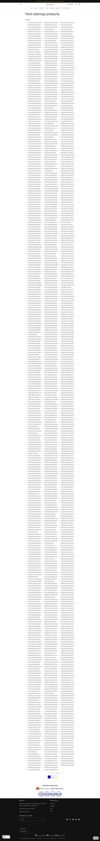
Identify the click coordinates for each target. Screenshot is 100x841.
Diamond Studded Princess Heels (36, 45)
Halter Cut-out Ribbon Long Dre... (69, 168)
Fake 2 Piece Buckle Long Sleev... (69, 207)
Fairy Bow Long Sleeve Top (68, 285)
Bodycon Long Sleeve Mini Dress (69, 164)
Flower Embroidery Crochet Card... (69, 460)
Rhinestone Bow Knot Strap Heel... (36, 200)
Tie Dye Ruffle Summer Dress (52, 332)
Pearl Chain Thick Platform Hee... (36, 175)
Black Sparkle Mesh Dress (51, 58)
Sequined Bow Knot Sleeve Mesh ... (69, 671)
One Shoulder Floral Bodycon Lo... (53, 426)
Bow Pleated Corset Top (50, 716)
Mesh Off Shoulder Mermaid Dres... (37, 635)
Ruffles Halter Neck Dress (51, 54)
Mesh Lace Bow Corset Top (51, 702)
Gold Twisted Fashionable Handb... (37, 382)
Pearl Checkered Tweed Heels (35, 72)
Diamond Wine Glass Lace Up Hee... (37, 117)
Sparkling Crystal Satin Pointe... (36, 184)
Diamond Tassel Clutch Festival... (69, 305)
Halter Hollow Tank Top (51, 590)
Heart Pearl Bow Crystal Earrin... (69, 622)
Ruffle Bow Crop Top (50, 597)
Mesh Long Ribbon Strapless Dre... (69, 184)
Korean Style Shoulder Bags (35, 274)
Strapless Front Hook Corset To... (69, 247)
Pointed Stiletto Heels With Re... (69, 633)
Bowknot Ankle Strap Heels (52, 307)
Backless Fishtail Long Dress (35, 539)
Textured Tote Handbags (34, 265)
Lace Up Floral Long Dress (51, 390)
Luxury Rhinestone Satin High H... (37, 67)
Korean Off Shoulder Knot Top (52, 678)
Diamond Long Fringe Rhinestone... (70, 561)
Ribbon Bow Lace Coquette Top (68, 61)
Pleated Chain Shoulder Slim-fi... (53, 494)
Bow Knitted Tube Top (66, 34)
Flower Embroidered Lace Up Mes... (70, 216)
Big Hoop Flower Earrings (67, 476)
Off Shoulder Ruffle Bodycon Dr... (36, 417)
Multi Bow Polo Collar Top (67, 438)
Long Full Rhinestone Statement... (69, 619)
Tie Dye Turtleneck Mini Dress (36, 687)
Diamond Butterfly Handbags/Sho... (70, 312)
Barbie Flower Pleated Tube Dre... (69, 175)
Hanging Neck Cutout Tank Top (69, 449)
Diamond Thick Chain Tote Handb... (37, 337)
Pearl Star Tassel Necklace (67, 723)
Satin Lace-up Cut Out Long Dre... (69, 189)
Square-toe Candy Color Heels (35, 121)
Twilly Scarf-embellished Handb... (36, 325)
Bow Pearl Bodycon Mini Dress (52, 483)
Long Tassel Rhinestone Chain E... (69, 588)
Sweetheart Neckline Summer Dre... (53, 422)
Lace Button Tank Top (50, 530)
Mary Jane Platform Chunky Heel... (69, 736)
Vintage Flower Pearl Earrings (68, 512)
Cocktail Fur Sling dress (34, 541)
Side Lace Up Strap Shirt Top (68, 249)
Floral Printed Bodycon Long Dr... (53, 435)
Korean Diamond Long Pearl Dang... (70, 536)
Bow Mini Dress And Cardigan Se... (53, 377)
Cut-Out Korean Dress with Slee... (36, 736)
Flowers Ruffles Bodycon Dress (36, 740)
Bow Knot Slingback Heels (51, 281)
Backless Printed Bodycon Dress (53, 150)
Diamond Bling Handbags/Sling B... (37, 370)
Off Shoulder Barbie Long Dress (53, 467)
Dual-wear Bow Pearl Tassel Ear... (69, 557)
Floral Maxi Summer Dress (51, 473)
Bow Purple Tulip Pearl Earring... (69, 545)
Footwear (52, 804)
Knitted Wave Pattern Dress (35, 718)
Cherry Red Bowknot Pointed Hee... (69, 758)
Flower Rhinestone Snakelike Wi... (69, 765)
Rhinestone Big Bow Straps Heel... (36, 124)
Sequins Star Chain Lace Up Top (69, 90)
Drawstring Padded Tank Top (68, 119)
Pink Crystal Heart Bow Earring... (69, 711)
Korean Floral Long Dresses (35, 666)
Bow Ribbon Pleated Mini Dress (52, 489)
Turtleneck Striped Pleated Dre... (36, 449)
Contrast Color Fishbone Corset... (69, 666)
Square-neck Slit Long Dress (35, 431)
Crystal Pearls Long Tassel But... (69, 608)
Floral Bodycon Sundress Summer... (37, 550)
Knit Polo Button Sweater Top (52, 651)
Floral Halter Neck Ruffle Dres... (53, 325)
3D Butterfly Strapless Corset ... (52, 684)
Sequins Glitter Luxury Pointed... (36, 137)
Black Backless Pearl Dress (35, 716)
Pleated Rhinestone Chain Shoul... (36, 361)
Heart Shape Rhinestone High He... (36, 615)
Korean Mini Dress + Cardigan (52, 128)
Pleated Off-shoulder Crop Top (68, 238)
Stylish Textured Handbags (68, 657)
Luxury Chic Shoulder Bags (52, 231)
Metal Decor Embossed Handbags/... (70, 379)
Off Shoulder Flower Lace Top (68, 682)
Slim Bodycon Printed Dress (35, 651)
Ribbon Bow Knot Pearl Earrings (69, 700)
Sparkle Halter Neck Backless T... (53, 743)
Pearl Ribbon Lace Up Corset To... (69, 678)
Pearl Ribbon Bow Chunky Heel (36, 83)
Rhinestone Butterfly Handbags (52, 195)
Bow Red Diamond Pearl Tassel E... (69, 487)
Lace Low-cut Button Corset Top (69, 664)
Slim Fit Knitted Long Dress (35, 424)
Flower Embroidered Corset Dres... (53, 480)
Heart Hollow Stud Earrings (68, 478)
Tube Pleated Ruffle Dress (51, 94)
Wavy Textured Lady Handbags (52, 209)
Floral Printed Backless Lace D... (53, 357)
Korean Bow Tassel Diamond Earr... (70, 581)
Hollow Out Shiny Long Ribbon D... (69, 150)
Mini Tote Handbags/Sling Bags (36, 278)
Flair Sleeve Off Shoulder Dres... (36, 646)
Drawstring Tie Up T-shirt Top (52, 765)
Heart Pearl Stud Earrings (67, 702)
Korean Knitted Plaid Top (51, 664)
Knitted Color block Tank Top (52, 689)
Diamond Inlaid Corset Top (51, 509)
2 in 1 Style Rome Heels (34, 63)
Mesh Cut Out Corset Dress (51, 45)
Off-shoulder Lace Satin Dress (52, 85)
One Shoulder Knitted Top (51, 586)
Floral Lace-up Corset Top (51, 608)
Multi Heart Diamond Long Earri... (69, 523)
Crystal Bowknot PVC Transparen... (37, 58)
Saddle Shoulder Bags (50, 220)
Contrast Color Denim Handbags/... (37, 312)
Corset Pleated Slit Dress (51, 25)
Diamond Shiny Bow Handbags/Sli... (37, 245)
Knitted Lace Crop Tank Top (52, 563)
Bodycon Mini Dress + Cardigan (36, 397)
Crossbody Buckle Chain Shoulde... (53, 236)
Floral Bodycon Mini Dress (51, 343)
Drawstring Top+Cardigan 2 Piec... (53, 714)
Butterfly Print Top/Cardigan (52, 633)
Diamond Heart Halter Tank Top (53, 615)
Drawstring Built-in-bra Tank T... (69, 260)
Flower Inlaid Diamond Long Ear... (69, 491)
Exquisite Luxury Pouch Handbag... (37, 307)
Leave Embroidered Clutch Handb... (37, 298)
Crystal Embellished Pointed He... (53, 65)
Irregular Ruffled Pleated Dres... (36, 512)
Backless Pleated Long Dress (35, 749)
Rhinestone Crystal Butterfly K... (36, 85)
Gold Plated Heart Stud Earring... (69, 532)
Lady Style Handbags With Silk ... (69, 635)
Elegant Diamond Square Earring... (70, 610)
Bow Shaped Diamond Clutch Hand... (70, 361)
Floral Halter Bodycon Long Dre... (53, 456)
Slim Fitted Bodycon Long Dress (36, 552)
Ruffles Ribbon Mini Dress (51, 469)
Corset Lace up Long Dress (35, 579)
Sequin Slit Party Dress (34, 743)
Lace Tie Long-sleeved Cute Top (69, 233)
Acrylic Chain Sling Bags (34, 305)
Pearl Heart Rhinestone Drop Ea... (69, 590)
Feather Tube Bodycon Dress (35, 518)
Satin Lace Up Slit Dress (34, 485)
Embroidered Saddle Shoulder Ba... (37, 359)
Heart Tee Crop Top (49, 581)
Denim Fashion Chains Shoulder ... (37, 390)
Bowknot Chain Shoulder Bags (68, 642)
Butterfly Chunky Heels (50, 272)
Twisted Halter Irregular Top (68, 444)
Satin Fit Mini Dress (33, 433)
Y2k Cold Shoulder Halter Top (52, 738)
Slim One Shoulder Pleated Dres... (53, 337)
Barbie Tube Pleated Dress (51, 359)
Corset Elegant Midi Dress (34, 478)
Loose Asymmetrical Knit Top (68, 211)
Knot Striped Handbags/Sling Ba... (37, 341)
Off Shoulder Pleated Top (51, 740)
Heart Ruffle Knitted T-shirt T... (52, 626)
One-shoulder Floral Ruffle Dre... (53, 339)
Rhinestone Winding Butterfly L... (53, 274)
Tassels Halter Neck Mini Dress (69, 422)
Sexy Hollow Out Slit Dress (51, 132)
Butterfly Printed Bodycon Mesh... (53, 471)
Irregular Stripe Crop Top (67, 112)
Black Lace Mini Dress (50, 101)
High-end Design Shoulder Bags (53, 198)
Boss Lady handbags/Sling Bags (36, 348)
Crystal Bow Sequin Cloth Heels (52, 296)
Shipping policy (53, 838)
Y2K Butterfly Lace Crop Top (68, 447)
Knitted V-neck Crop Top (51, 732)
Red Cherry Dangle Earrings (68, 539)
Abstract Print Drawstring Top (52, 532)
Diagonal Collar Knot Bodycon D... (53, 442)
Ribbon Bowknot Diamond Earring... (70, 503)
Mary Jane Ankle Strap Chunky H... (70, 404)
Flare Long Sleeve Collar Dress (36, 411)
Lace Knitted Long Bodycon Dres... (69, 298)
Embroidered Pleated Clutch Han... (36, 258)
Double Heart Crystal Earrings (68, 518)
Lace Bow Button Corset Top (52, 711)
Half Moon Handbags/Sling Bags (36, 332)
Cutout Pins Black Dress (34, 489)
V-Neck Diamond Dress (34, 664)
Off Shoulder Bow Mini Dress (52, 386)
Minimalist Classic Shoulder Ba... (36, 283)
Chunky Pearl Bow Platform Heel (36, 191)
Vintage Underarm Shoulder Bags (36, 233)
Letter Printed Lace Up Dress (68, 132)
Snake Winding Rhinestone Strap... (37, 126)
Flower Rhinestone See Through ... (69, 79)
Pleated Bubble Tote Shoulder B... (53, 233)
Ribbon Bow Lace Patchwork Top (69, 47)
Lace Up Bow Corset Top (51, 536)
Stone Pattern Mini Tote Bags (35, 296)
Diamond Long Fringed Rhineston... (70, 574)
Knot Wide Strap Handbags (35, 285)
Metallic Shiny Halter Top (67, 70)
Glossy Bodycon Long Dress (52, 352)
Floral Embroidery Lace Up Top (69, 673)
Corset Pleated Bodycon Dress (35, 523)
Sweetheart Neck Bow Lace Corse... (69, 31)
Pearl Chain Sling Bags (50, 245)
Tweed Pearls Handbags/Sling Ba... (37, 287)
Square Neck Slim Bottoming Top (53, 736)
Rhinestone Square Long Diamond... (70, 543)
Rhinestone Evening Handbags (52, 242)
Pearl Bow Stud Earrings (67, 709)
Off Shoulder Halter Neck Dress (52, 157)
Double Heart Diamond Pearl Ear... (69, 525)
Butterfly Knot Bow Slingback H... (69, 761)
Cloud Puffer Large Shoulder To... (69, 325)
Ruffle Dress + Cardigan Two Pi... (36, 399)
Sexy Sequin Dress (49, 137)
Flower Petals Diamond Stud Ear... (69, 496)
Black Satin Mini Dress (34, 408)
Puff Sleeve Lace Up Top (51, 635)
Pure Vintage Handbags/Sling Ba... (37, 330)
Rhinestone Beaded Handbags (35, 386)
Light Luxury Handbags (51, 207)
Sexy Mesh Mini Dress (33, 669)
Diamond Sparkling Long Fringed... (70, 541)
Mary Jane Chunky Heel (34, 617)
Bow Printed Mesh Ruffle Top (68, 49)
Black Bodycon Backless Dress (52, 159)
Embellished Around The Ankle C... (37, 619)
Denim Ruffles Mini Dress (51, 496)
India (28, 838)
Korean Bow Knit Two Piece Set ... (69, 433)
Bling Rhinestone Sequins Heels (36, 216)
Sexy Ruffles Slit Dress (34, 601)
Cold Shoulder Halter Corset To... (53, 507)
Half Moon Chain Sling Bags (35, 222)
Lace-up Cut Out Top (50, 559)
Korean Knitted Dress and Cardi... (36, 393)
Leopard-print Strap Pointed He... (69, 397)
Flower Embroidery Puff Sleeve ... (69, 458)
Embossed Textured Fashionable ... (69, 341)
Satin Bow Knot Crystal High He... (36, 166)
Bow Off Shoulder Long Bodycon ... (69, 128)
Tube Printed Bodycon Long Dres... (53, 350)
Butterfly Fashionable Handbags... (69, 364)
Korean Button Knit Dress (51, 92)
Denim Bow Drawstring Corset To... (53, 707)
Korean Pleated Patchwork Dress (36, 503)
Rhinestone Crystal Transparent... (36, 76)
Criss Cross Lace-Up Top (51, 561)
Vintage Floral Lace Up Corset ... (53, 698)
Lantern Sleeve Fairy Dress (51, 47)
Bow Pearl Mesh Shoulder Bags (52, 218)
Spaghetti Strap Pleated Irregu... (69, 135)
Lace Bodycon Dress (50, 29)
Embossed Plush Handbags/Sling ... (37, 366)
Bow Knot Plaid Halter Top (51, 696)
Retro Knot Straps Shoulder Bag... (69, 649)
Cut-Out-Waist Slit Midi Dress (35, 456)
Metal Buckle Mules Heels (51, 267)
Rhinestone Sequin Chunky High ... (37, 25)
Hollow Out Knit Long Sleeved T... (69, 115)
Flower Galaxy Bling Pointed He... (36, 162)
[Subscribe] (42, 819)
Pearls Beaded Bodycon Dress (35, 588)
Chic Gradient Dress (33, 426)
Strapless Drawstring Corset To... (53, 534)
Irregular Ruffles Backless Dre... (36, 725)
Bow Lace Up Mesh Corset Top (52, 577)
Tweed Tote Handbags (33, 355)
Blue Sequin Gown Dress (34, 720)
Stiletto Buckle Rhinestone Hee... (36, 27)
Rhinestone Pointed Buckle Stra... (69, 384)
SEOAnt (58, 773)
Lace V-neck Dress (49, 130)
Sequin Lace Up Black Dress (35, 628)
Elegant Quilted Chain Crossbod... (69, 637)
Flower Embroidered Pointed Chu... (69, 745)
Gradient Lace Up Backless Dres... (53, 23)
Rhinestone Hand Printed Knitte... (69, 200)
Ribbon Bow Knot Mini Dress (52, 451)
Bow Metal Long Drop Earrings (69, 471)
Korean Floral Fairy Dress (51, 56)
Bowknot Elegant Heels (50, 67)
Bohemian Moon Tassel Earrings (69, 498)
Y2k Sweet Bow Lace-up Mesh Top (69, 245)
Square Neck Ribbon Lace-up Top (69, 272)
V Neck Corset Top (49, 543)
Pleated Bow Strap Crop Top (68, 267)
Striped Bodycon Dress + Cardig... (36, 395)
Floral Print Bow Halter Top (52, 649)
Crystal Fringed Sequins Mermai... (36, 460)
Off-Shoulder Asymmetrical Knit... (69, 462)
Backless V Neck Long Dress (68, 130)
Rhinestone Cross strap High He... (36, 99)
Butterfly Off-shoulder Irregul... (69, 180)
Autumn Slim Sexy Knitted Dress (36, 404)
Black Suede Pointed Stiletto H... (69, 386)
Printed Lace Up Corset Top (51, 727)
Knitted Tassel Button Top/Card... (53, 682)
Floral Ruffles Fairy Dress (34, 606)
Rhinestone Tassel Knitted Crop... (69, 283)
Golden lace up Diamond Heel (35, 34)
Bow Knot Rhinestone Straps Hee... (36, 90)
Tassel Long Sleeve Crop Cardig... (69, 251)
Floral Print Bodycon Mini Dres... (69, 155)
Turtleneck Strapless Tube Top (52, 700)
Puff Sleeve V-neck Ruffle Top (52, 756)
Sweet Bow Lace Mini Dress (51, 384)
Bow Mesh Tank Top (66, 287)
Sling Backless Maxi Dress (51, 368)
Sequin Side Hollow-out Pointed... (69, 740)
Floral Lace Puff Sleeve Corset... (69, 41)
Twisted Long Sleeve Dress (35, 678)
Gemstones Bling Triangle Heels (36, 92)
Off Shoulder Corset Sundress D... (36, 534)
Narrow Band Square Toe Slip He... (37, 65)
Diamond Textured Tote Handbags (36, 254)
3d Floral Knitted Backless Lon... (53, 334)
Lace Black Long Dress (34, 729)
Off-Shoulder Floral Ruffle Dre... (53, 155)
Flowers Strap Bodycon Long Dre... (69, 186)
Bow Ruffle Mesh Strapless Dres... (53, 485)
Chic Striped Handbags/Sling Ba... (53, 229)
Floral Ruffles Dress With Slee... (36, 673)
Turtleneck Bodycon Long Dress (53, 382)
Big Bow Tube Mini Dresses (51, 406)
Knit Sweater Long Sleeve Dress (36, 447)
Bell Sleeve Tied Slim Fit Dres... (36, 462)
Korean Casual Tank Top (51, 554)
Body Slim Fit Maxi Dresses (35, 671)
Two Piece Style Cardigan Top (68, 110)
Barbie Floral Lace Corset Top (52, 599)
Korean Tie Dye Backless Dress (36, 761)
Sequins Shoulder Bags (50, 278)
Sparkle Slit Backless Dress (52, 63)
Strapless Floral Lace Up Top (52, 671)
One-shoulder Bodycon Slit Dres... (53, 76)
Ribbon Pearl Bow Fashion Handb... (70, 346)
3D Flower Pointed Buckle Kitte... (69, 301)
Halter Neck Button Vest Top (52, 579)
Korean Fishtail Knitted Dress (52, 110)
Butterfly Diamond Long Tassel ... (69, 624)
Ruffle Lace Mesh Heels (34, 135)
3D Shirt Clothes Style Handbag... (69, 646)
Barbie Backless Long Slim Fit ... (69, 426)
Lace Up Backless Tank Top (68, 45)
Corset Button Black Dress (34, 631)
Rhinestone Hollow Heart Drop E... (69, 698)
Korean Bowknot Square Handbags (69, 375)
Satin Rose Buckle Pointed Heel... (53, 316)
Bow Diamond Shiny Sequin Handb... (70, 355)
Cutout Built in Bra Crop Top (52, 691)
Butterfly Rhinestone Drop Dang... (69, 592)
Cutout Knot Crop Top (50, 657)
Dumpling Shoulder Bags (34, 220)
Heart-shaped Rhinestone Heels (52, 180)
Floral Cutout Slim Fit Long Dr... (69, 195)
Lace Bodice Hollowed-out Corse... (53, 518)
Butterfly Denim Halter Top (51, 660)
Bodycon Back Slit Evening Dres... (36, 473)
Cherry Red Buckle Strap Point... (69, 467)
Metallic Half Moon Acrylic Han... (69, 373)
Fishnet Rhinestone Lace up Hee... (36, 218)
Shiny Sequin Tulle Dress (34, 590)
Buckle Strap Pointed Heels (51, 265)
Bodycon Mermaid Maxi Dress (52, 119)
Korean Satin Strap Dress (51, 141)
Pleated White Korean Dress (52, 115)
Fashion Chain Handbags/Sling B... (53, 204)
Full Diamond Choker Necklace (69, 732)
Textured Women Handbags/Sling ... (70, 332)
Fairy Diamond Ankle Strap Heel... (36, 103)
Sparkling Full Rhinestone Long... (69, 696)
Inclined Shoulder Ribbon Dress (36, 444)
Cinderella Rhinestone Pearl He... (36, 150)
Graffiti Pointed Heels (33, 49)
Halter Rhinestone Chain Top (68, 56)
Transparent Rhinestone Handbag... (37, 229)
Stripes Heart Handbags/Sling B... (36, 314)
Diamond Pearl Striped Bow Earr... (69, 599)
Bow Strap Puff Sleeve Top (67, 83)
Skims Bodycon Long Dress (35, 415)
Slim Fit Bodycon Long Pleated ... (53, 447)
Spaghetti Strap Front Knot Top (52, 606)
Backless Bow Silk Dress (34, 561)
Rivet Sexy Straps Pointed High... (36, 173)
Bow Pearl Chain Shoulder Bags (69, 334)
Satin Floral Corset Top (50, 622)
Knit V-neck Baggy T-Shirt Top (52, 687)
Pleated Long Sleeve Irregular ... (69, 274)
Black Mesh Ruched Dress (34, 565)
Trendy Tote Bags (32, 334)
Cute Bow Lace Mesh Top (51, 628)
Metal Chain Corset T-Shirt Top (52, 675)
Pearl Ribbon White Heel (34, 29)
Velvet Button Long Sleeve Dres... (53, 397)
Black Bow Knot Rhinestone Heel (53, 38)
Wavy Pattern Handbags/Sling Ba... (53, 224)
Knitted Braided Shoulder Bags (36, 231)
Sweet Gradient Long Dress (35, 644)
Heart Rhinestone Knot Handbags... (69, 357)
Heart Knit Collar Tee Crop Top (52, 565)
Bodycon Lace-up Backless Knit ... (36, 525)
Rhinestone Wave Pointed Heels (36, 182)
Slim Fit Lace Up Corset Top (68, 76)
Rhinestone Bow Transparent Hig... (37, 31)
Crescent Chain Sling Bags (51, 189)
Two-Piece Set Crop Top (51, 527)
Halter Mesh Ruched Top (51, 583)
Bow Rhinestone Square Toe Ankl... (69, 303)
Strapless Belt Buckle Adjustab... (53, 729)
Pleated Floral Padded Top (51, 770)
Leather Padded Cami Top (51, 512)
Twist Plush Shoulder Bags (35, 227)
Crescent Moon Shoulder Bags (68, 350)
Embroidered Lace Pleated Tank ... (69, 227)
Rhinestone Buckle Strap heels (36, 41)
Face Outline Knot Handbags (35, 292)
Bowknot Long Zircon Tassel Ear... (69, 626)
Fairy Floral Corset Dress (34, 557)
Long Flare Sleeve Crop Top (52, 666)
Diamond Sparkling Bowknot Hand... (70, 644)
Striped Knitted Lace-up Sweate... (69, 456)
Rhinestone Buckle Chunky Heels (53, 269)
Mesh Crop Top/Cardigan (51, 613)
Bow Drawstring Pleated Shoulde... (69, 366)
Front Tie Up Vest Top (66, 25)
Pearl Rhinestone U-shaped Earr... (69, 615)
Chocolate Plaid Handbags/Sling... (36, 323)
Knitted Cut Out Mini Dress (51, 52)
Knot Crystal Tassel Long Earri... (69, 473)
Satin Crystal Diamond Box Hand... (69, 339)
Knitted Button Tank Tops (51, 595)
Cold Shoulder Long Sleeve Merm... (70, 146)
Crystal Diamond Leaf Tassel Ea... (69, 714)
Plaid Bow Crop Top (50, 545)
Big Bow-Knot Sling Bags (34, 260)
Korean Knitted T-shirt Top (51, 745)
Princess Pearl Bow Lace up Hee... (36, 209)
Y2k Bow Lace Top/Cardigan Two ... (70, 256)
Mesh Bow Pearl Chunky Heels (35, 186)
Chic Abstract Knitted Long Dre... (36, 521)
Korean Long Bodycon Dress (35, 655)
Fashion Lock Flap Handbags (35, 379)
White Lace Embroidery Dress (35, 639)
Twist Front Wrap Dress (34, 440)
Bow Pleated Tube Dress (51, 487)
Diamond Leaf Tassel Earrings (68, 601)
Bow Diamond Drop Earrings (68, 530)
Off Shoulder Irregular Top (51, 725)
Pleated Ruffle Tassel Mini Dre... (69, 173)
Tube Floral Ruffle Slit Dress (52, 341)
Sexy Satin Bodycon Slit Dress (35, 689)
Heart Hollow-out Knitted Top (68, 65)
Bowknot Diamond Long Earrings (69, 494)
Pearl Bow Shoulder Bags (51, 202)
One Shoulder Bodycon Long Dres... (53, 431)
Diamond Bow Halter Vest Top (68, 58)
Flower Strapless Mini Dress (52, 498)
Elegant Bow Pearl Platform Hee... (36, 177)
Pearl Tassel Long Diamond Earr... (69, 597)
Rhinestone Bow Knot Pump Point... (37, 202)
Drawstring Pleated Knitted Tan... (69, 94)
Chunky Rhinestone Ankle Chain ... (37, 110)
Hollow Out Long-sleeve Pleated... (69, 202)
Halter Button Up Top (50, 523)
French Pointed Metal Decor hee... (36, 38)
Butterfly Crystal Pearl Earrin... (69, 552)
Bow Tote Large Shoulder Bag (52, 222)
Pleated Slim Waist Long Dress (52, 478)
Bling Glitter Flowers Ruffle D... (36, 586)
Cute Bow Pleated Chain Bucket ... (69, 359)
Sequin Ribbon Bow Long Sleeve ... (69, 684)
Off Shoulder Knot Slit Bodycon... (69, 124)
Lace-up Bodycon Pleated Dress (36, 402)
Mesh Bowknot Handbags (51, 216)
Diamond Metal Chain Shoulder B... (70, 343)
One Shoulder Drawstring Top (52, 723)
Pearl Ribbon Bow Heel (34, 81)
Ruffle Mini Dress (32, 752)
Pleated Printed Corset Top (67, 236)
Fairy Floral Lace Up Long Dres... (69, 139)
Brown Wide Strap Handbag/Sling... (37, 242)
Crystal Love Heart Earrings (68, 505)
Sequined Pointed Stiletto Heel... (69, 738)
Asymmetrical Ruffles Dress (35, 723)
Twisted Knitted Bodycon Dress (36, 559)
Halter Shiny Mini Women (51, 453)
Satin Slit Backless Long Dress (52, 27)
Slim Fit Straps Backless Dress (36, 763)
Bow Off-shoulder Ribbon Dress (52, 135)
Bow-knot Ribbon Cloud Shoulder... (53, 211)
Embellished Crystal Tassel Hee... (53, 182)
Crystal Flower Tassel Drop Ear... (69, 507)
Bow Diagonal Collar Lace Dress (69, 417)
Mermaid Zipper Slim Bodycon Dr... (53, 31)
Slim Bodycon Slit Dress (34, 714)
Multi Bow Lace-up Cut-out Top (69, 292)
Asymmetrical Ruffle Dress (51, 399)
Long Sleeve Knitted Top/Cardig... (53, 619)
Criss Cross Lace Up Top (51, 709)
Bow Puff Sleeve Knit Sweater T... (53, 763)
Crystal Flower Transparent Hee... (36, 74)
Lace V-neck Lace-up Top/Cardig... (69, 204)
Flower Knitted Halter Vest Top (69, 442)
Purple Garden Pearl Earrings (68, 514)
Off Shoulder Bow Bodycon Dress (53, 328)
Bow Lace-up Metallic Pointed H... (69, 465)
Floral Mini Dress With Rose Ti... (36, 682)
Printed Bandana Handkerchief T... (69, 440)
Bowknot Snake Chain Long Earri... (70, 583)
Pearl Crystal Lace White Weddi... (36, 79)
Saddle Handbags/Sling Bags (35, 343)
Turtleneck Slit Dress (33, 754)
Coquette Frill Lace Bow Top (68, 242)
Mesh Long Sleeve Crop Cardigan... (69, 229)
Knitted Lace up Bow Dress (35, 574)
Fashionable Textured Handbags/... (69, 653)
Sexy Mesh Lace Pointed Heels (35, 52)
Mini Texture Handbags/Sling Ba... (37, 269)
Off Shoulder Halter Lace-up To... (69, 220)
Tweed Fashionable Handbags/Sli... (37, 310)
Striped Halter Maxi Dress (34, 680)
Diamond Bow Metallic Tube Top (69, 101)
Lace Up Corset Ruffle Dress (35, 732)
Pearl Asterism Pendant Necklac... (69, 727)
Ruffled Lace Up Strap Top (51, 767)
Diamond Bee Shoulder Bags (52, 227)
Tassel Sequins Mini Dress (34, 458)
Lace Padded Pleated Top (51, 758)
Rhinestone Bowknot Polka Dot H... (37, 88)
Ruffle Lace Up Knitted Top (68, 92)
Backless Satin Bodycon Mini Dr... (36, 545)
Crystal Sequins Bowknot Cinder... (69, 734)
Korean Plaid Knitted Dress (35, 422)
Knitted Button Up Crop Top (52, 521)
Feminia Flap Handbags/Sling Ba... (37, 290)
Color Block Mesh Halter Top (52, 505)
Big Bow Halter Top (50, 693)
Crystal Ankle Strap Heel (51, 175)
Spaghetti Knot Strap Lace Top (52, 747)
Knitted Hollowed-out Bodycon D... (53, 417)
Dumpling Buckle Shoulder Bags (36, 388)
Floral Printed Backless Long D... (53, 348)
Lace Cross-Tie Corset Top (51, 572)
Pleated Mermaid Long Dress (35, 653)
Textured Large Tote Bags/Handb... (69, 328)
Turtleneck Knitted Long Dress (52, 103)
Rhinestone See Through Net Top (53, 749)
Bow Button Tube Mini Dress (52, 476)
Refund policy (32, 838)
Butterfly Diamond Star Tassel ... (69, 568)
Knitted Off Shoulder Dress (51, 34)
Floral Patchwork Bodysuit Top (69, 72)
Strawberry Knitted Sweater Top (53, 601)
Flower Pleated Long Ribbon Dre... (69, 144)
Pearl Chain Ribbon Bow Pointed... (69, 749)
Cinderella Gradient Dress (34, 642)
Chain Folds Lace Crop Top (51, 662)
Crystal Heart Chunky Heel (35, 144)
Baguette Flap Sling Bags (34, 249)
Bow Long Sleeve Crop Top (67, 296)
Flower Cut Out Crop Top (67, 290)
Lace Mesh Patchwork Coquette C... (69, 97)
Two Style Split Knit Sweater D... (36, 507)
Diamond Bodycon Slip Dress (35, 583)
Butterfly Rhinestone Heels (51, 72)
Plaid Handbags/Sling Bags (35, 294)
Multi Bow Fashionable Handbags (69, 377)
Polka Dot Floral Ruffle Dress (52, 404)
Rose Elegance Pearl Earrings (68, 563)
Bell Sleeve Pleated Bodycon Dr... (53, 449)
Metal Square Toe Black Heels (68, 756)
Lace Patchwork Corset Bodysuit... (69, 435)
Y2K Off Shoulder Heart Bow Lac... (69, 691)
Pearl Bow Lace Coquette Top (68, 81)
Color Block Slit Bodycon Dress (36, 595)
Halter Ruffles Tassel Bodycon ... (53, 388)
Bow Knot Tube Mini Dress (51, 429)
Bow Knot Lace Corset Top (51, 539)
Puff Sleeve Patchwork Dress (35, 413)
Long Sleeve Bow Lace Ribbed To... (69, 265)
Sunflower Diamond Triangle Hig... (37, 211)
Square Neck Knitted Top (67, 27)
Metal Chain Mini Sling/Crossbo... (69, 382)
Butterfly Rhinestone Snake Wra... (53, 321)
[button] (20, 4)
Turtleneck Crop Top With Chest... (53, 637)
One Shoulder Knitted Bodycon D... (69, 137)
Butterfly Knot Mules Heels (35, 61)
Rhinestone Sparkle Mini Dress (36, 568)
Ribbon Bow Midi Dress (50, 139)
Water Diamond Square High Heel (36, 153)
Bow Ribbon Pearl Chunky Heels (69, 406)
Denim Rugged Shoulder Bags (35, 346)
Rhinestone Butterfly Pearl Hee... (53, 70)
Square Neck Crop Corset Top (52, 617)
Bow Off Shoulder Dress (51, 148)
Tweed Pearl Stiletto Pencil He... (69, 393)
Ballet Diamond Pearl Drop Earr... (69, 559)
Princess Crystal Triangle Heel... (36, 198)
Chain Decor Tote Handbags (35, 339)
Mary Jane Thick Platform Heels (36, 36)
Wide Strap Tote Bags (50, 256)
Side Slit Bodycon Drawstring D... (36, 442)
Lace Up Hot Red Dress (50, 420)
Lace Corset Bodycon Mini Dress (69, 157)
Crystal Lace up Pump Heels (35, 106)
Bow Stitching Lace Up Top (68, 67)
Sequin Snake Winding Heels (52, 177)
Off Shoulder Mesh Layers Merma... (70, 693)
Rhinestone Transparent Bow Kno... (53, 186)
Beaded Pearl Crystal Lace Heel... (36, 101)
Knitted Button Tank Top (51, 655)
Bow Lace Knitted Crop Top (51, 752)
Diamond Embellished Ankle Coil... (53, 260)
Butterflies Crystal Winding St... (36, 604)
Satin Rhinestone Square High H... (36, 613)
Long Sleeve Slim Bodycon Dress (53, 97)
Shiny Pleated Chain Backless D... (69, 162)
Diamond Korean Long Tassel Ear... (69, 521)
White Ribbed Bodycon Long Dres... (37, 469)
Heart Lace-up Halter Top (67, 63)
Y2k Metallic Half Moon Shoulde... (69, 319)
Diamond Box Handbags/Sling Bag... (37, 375)
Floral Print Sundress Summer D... (37, 684)
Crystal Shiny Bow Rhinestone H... (36, 112)
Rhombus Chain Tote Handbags (36, 357)
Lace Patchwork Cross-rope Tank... (69, 669)
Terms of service (46, 838)
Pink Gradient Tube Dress (34, 530)
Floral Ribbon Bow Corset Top (68, 103)
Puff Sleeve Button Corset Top (52, 552)
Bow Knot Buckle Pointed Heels (52, 298)
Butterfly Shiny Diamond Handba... (53, 247)
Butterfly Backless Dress (34, 767)
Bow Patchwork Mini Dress (51, 121)
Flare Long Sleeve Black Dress (52, 364)
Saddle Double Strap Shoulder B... (69, 651)
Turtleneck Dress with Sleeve (52, 88)
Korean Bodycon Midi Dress (35, 480)
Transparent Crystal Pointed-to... (53, 290)
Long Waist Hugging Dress (51, 36)
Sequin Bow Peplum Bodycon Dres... (54, 491)
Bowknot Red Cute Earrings (68, 500)
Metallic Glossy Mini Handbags (69, 330)
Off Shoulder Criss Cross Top (52, 639)
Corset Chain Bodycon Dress (52, 43)
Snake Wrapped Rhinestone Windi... (54, 312)
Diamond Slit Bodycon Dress (35, 563)
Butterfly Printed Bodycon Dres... (53, 460)
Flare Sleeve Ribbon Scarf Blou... (69, 687)
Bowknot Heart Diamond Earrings (69, 565)
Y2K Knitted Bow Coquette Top (68, 453)
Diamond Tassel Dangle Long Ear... (69, 489)
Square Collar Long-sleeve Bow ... (69, 218)
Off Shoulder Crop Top (50, 500)
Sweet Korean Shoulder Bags (52, 200)
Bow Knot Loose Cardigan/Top (68, 209)
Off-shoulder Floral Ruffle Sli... (69, 415)
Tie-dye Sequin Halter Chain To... (69, 88)
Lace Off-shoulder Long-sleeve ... (69, 213)
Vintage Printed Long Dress (35, 727)
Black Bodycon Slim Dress (51, 126)
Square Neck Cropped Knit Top (52, 541)
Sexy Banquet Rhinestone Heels (36, 128)
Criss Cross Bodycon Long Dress (53, 440)
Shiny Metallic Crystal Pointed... (53, 287)
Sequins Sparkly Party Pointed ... (36, 132)
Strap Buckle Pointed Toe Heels (52, 319)
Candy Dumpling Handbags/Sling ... (37, 328)
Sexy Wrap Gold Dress (34, 691)
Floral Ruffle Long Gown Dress (68, 431)
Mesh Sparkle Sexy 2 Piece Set (52, 164)
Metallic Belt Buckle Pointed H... (53, 310)
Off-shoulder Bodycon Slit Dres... (36, 483)
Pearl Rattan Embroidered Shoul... (36, 272)
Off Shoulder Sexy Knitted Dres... (36, 702)
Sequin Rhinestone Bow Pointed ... (36, 146)
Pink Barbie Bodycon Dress (51, 83)
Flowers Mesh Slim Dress (34, 624)
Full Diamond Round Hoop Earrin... (70, 707)
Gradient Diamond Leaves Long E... (70, 613)
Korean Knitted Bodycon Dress (35, 465)
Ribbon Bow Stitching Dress (52, 106)
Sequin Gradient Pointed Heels (36, 213)
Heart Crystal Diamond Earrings (69, 577)
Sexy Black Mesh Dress (34, 738)
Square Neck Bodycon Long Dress (53, 415)
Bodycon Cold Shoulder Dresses (36, 626)
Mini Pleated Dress (49, 108)
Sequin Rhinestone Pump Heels (36, 108)
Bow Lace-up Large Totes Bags (68, 348)
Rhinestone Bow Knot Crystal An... (36, 168)
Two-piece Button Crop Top (51, 574)
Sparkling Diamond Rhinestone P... (70, 307)
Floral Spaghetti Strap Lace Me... (69, 85)
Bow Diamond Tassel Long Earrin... (70, 572)
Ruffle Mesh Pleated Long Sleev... (69, 269)
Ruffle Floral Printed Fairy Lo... (52, 462)
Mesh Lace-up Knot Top (67, 106)
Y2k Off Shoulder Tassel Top (68, 36)
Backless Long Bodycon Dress (68, 182)
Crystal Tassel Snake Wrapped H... (53, 285)
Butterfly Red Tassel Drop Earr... (69, 509)
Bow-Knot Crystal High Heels (35, 43)
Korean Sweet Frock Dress (34, 451)
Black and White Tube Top (67, 23)
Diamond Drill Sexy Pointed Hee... (36, 97)
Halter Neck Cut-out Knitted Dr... (36, 705)
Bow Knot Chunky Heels (67, 388)
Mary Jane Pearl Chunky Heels (35, 139)
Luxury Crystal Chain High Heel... (53, 173)
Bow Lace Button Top (50, 514)
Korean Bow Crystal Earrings (68, 548)
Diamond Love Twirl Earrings (68, 606)
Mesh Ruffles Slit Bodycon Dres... (69, 153)
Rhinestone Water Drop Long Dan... (70, 716)
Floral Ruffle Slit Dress (34, 770)
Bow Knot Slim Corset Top (67, 662)
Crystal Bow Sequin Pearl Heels (69, 763)
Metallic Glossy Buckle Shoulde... (69, 660)
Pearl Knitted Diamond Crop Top (53, 548)
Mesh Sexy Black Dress (34, 420)
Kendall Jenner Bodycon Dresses (36, 491)
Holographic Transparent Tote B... (36, 236)
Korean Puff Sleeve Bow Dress (35, 429)
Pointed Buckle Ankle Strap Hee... (69, 191)
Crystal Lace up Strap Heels (35, 54)
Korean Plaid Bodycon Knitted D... (36, 435)
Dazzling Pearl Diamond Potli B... (69, 316)
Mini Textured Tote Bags (34, 240)
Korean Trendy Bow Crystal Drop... (69, 631)
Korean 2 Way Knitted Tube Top (53, 680)
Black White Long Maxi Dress (52, 395)
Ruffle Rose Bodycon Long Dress (69, 177)
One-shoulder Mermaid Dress (35, 592)
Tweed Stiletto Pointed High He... (69, 390)
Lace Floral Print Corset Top (52, 642)
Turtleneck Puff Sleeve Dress (35, 765)
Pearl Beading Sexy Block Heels (36, 159)
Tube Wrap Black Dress (50, 366)
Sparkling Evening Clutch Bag (52, 258)
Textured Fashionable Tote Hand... (69, 368)
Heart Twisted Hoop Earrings (68, 480)
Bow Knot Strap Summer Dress (52, 379)
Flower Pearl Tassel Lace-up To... (53, 610)
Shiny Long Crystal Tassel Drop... (69, 586)
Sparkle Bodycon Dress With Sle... (36, 675)
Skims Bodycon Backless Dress (36, 467)
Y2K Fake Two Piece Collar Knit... (69, 689)
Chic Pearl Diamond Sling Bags (36, 267)
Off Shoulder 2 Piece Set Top (52, 734)
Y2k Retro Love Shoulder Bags (68, 323)
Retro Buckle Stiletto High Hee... (69, 754)
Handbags (52, 806)
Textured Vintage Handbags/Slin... (37, 321)
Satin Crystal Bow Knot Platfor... (36, 171)
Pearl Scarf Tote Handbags (35, 368)
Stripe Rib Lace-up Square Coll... (69, 54)
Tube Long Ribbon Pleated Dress (36, 516)
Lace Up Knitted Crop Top (67, 451)
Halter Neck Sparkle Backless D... (53, 74)
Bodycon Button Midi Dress (51, 144)
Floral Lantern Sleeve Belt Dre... (36, 543)
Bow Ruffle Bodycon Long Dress (53, 458)
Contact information (61, 838)
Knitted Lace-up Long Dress (52, 61)
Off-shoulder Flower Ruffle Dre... (69, 424)
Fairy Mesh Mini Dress (50, 41)
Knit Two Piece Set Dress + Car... (53, 438)
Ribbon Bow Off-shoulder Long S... (69, 240)
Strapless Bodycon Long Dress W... (69, 166)
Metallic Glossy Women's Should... (69, 639)
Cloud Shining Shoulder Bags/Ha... (37, 256)
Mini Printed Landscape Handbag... (37, 281)
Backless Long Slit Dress (34, 696)
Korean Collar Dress (33, 577)
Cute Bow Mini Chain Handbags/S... (70, 310)
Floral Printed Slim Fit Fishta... (52, 370)
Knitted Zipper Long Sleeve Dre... (53, 99)
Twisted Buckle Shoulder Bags (52, 193)
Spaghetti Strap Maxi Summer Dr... (53, 330)
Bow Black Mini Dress (50, 146)
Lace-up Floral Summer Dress (68, 159)
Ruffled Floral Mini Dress (67, 413)
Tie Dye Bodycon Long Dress (35, 548)
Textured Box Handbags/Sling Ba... (37, 350)
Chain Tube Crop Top (50, 653)
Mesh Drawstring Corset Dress (52, 90)
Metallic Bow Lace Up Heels (52, 283)
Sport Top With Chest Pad (51, 592)
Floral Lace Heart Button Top (52, 669)
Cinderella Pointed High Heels (68, 399)
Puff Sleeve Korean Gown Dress (52, 373)
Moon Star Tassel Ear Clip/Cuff (69, 483)
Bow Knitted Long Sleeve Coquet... (69, 231)
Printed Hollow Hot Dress (51, 112)
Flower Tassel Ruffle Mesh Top (68, 108)
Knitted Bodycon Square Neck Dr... (53, 444)
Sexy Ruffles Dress (49, 124)
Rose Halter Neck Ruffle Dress (52, 346)
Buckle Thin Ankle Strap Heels (52, 294)
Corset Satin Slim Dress (34, 438)
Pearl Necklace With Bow (67, 725)
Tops (51, 808)
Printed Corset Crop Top (51, 503)
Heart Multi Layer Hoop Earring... (69, 516)
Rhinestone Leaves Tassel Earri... (69, 554)
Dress (51, 811)
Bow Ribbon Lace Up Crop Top (52, 720)
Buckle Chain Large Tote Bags (68, 314)
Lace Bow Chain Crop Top (67, 117)
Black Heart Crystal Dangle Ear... (69, 718)
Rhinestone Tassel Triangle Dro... (69, 705)
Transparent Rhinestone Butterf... (53, 184)
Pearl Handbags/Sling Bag (35, 364)
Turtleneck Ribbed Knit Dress (35, 554)
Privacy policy (39, 838)
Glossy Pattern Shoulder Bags (52, 238)
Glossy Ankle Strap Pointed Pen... (69, 395)
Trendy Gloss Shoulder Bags (35, 316)
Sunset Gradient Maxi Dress (35, 599)
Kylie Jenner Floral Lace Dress (35, 693)
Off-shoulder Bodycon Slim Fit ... (36, 487)
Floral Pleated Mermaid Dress (35, 745)
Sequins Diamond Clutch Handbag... (54, 251)
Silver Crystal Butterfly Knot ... (36, 195)
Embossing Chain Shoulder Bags (36, 263)
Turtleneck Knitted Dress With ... (36, 581)
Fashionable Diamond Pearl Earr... (69, 570)
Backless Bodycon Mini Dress (52, 81)
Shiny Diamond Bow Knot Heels (36, 164)
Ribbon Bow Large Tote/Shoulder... (69, 337)
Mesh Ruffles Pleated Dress (35, 597)
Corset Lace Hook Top (50, 516)
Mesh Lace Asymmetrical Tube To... (70, 74)
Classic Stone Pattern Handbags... (36, 251)
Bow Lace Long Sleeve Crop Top (69, 278)
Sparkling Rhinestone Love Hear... (69, 720)
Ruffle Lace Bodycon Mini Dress (53, 424)
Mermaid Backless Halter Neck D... (53, 168)
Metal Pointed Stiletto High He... (69, 743)
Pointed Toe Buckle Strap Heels (69, 469)
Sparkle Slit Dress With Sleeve (36, 711)
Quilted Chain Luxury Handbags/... (70, 352)
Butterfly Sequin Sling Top (67, 675)
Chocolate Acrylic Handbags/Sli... (36, 352)
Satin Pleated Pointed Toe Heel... (53, 305)
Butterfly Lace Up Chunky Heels (53, 301)
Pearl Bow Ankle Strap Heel (35, 23)
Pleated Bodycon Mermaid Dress (36, 649)
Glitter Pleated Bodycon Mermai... (53, 393)
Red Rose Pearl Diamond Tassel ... (69, 485)
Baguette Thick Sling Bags (35, 247)
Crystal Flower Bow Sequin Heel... (36, 148)
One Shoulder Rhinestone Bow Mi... (53, 408)
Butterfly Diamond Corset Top (68, 680)
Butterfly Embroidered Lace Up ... (53, 754)
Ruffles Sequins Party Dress (35, 633)
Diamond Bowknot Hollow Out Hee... (37, 189)
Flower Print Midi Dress (34, 662)
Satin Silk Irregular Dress (34, 514)
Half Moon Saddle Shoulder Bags (36, 373)
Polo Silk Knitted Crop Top (67, 263)
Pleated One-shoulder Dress (35, 536)
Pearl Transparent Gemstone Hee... (37, 157)
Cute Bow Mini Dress (50, 166)
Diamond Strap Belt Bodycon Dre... (53, 465)
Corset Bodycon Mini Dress (35, 707)
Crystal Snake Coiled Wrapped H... (69, 402)
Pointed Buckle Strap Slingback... (69, 193)
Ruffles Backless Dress (50, 153)
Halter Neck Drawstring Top (52, 718)
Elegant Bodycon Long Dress (35, 496)
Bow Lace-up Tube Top (66, 224)
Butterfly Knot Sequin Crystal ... (36, 155)
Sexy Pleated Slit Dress (34, 709)
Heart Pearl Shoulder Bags (51, 191)
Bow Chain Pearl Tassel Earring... (69, 527)
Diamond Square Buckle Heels (35, 130)
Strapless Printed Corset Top (52, 525)
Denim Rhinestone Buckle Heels (53, 303)
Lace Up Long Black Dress (51, 355)
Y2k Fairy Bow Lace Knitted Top (69, 254)
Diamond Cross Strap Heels (35, 94)
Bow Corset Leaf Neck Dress (35, 608)
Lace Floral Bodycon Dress (35, 660)
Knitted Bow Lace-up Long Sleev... (69, 258)
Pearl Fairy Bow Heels (33, 180)
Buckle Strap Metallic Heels (52, 292)
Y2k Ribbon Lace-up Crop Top (68, 294)
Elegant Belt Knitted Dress (34, 505)
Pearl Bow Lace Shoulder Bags (68, 321)
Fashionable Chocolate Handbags (36, 319)
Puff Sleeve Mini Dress (50, 162)
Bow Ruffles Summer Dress (35, 570)
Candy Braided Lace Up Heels (35, 115)
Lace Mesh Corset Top (66, 29)
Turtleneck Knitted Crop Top (52, 557)
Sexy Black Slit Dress (33, 700)
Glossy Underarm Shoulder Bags (69, 370)
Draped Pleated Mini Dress (35, 657)
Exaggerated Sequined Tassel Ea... (69, 550)
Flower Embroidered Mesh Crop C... (70, 276)
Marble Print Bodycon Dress (35, 610)
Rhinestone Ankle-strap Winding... (53, 323)
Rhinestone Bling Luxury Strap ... (36, 119)
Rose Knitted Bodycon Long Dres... (53, 375)
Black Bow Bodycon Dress (34, 637)
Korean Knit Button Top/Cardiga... (53, 646)
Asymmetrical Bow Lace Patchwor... (70, 52)
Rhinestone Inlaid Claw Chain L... (69, 604)
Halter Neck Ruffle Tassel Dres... (53, 433)
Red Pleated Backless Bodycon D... (53, 413)
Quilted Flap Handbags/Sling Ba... (36, 303)
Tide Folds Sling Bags (33, 276)
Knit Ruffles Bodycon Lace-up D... (69, 408)
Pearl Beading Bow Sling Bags (52, 276)
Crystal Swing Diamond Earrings (69, 579)
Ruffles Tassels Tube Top (67, 198)
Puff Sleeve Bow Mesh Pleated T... (53, 588)
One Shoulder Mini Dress (34, 756)
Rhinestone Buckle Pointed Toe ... (53, 314)
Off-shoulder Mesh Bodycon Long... (70, 171)
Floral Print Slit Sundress (34, 406)
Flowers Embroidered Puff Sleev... (69, 38)
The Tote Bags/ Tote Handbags (36, 238)
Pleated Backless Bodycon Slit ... (36, 698)
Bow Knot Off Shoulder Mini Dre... (69, 411)
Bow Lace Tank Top (66, 222)
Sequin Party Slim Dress (34, 527)
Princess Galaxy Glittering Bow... (36, 204)
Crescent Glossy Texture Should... (36, 377)
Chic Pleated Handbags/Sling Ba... (36, 384)
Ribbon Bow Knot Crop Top (51, 624)
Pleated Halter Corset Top (51, 673)
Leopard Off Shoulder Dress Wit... (69, 420)
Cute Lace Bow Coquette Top (68, 43)
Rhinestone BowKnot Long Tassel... (69, 628)
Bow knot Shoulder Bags (51, 240)
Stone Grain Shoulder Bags (35, 301)
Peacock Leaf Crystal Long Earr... (69, 534)
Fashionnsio (25, 838)
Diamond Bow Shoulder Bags (35, 224)
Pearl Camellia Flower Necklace (69, 729)
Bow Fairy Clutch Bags (50, 254)
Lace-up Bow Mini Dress (51, 411)
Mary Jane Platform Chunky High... (70, 752)
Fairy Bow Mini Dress (50, 402)
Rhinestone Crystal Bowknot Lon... (69, 595)
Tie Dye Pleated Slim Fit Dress (35, 471)
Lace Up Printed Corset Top (51, 568)
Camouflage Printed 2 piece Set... (53, 761)
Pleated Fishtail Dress (33, 494)
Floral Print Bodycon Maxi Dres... (69, 141)
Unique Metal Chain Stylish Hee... (36, 56)
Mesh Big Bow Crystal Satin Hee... (36, 193)
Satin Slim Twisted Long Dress (36, 476)
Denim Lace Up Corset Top (67, 99)
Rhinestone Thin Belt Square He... (53, 263)
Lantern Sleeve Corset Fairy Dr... (36, 622)
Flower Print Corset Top (51, 570)
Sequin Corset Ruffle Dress (35, 758)
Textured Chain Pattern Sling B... (69, 655)
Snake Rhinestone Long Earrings (69, 617)
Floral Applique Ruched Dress (35, 509)
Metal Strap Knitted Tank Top (52, 705)
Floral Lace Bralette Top (51, 550)
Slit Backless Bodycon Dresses (35, 500)
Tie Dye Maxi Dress (33, 532)
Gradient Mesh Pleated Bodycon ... (69, 148)
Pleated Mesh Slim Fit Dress (52, 361)
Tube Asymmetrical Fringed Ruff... (69, 281)
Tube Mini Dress (49, 171)
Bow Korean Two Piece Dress (35, 747)
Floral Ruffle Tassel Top (67, 121)
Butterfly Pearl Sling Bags (51, 249)
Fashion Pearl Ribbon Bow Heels (36, 141)
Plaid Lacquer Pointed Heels (35, 47)
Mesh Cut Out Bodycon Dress (52, 79)
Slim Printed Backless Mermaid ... (36, 498)
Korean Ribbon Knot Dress (34, 572)
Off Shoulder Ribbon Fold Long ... (69, 126)
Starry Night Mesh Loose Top (52, 644)
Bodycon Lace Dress (33, 453)
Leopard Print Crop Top (51, 631)
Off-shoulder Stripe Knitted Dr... (53, 117)
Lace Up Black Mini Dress (34, 734)
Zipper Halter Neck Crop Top (52, 604)
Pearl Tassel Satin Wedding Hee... (69, 747)
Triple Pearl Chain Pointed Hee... (36, 207)
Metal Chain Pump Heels (34, 70)
